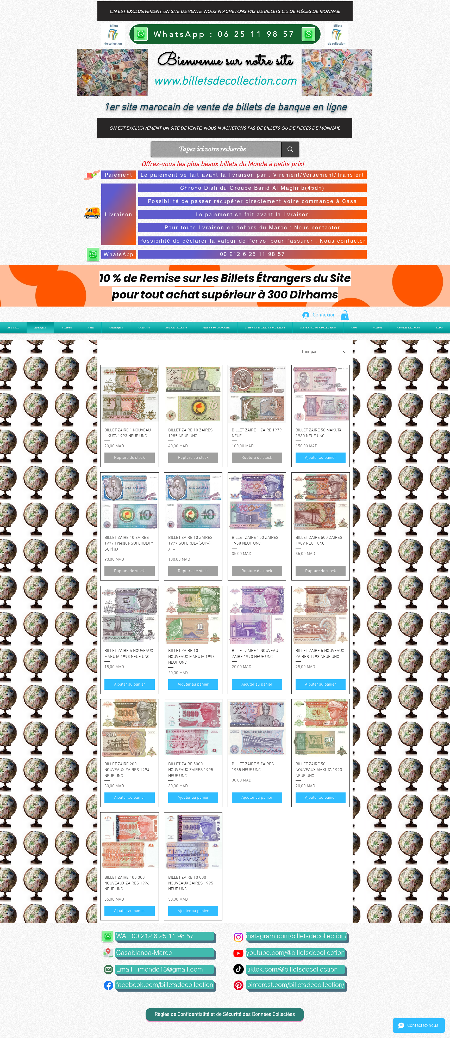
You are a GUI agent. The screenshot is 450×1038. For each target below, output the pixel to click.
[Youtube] (238, 953)
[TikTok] (238, 969)
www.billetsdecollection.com (225, 82)
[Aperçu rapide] (130, 394)
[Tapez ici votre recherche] (290, 149)
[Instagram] (238, 937)
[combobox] (324, 352)
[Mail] (108, 969)
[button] (345, 315)
